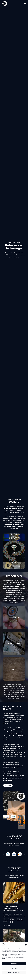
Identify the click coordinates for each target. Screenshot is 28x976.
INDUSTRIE (14, 538)
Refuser (14, 968)
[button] (25, 944)
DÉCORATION (14, 566)
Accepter (14, 963)
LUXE (14, 552)
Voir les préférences (14, 972)
